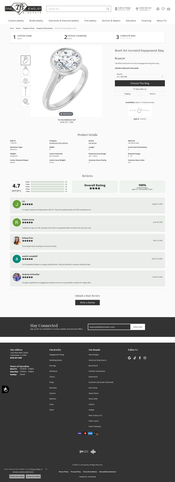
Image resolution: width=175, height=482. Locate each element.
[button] (157, 8)
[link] (124, 8)
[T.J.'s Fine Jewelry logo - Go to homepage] (23, 9)
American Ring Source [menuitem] (97, 360)
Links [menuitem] (51, 404)
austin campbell (30, 256)
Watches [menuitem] (52, 398)
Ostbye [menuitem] (91, 410)
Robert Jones (28, 219)
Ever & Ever (93, 143)
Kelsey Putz (27, 238)
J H (23, 201)
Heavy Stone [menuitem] (93, 393)
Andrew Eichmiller (31, 274)
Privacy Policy (76, 472)
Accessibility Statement (107, 472)
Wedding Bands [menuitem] (55, 360)
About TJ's (162, 20)
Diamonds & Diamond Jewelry (64, 20)
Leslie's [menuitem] (91, 404)
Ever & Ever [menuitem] (93, 388)
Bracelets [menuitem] (53, 388)
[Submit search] (108, 9)
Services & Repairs (111, 20)
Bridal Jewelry (36, 20)
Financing (146, 20)
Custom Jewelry (16, 20)
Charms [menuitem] (52, 393)
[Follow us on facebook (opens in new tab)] (140, 358)
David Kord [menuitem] (93, 376)
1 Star (28, 191)
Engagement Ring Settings (45, 28)
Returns (152, 94)
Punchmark (92, 477)
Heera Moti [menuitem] (93, 398)
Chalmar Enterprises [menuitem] (97, 371)
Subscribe (137, 327)
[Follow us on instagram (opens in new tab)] (145, 358)
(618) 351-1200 (66, 122)
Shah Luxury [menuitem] (94, 421)
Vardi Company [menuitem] (95, 426)
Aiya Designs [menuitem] (94, 354)
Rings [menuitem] (51, 382)
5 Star (28, 182)
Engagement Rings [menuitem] (56, 354)
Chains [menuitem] (52, 376)
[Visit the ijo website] (83, 452)
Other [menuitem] (51, 410)
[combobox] (76, 9)
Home (12, 28)
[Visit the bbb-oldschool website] (93, 452)
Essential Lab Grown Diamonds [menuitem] (101, 382)
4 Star (28, 184)
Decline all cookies (17, 476)
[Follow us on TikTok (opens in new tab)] (135, 358)
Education (131, 20)
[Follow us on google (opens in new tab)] (129, 358)
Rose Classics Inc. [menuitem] (96, 415)
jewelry (18, 28)
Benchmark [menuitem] (93, 365)
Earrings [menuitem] (52, 365)
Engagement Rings (28, 28)
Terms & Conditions (90, 472)
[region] (66, 81)
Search (19, 38)
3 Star (28, 187)
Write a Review (87, 302)
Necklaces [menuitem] (53, 371)
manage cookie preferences (23, 472)
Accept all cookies (33, 476)
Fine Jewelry (90, 20)
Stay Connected (44, 325)
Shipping (127, 94)
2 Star (28, 189)
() (66, 182)
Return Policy (63, 472)
